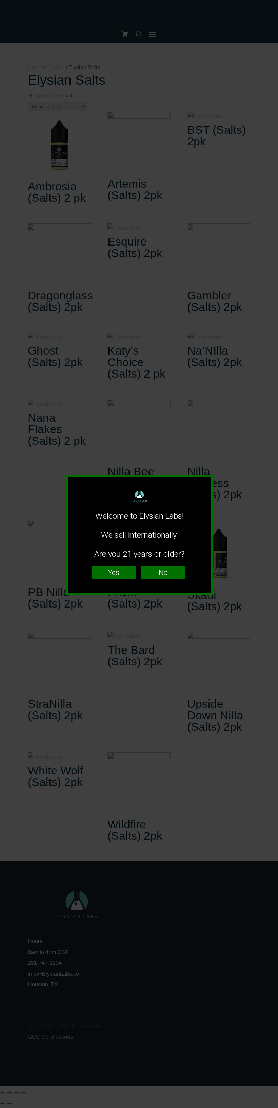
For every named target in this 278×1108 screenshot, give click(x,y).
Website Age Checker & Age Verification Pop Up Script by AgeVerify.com (269, 1106)
